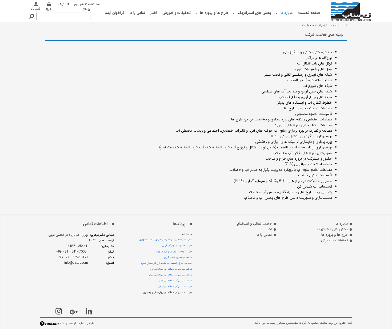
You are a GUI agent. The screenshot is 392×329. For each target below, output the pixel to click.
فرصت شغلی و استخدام (254, 223)
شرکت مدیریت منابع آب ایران (177, 245)
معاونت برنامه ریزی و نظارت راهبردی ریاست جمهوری (165, 240)
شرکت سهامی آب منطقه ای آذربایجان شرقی (170, 275)
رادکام (63, 323)
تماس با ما (264, 235)
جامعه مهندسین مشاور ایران (178, 257)
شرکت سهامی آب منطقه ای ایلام (175, 281)
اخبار (268, 229)
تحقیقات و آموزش (334, 240)
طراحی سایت (85, 323)
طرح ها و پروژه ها (334, 235)
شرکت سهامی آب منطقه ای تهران (175, 287)
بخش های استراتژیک (332, 229)
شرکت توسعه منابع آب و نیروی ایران (174, 251)
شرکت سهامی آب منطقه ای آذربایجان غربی (170, 269)
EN (67, 4)
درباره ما (335, 25)
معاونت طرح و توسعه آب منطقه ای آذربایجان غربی (166, 263)
